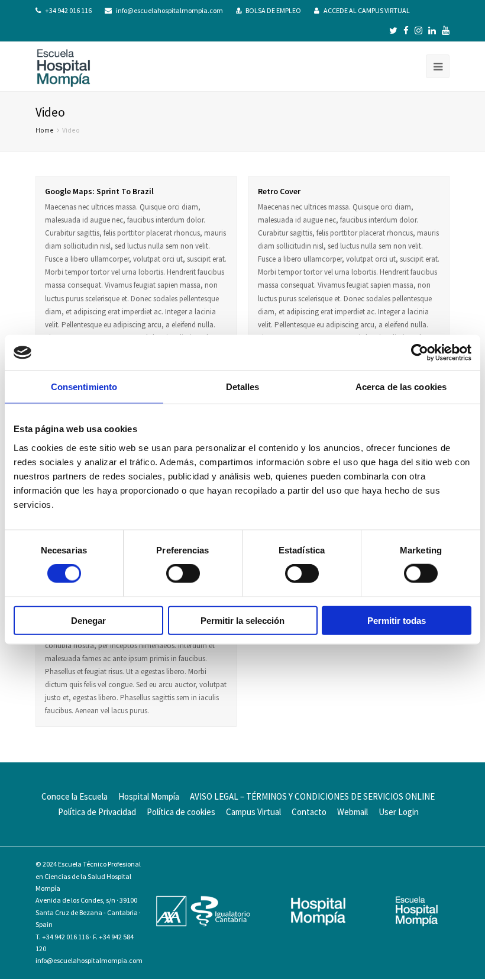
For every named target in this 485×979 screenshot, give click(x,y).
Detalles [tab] (243, 387)
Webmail (352, 811)
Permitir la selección (242, 620)
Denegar (88, 620)
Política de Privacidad (97, 811)
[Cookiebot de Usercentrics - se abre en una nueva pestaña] (419, 353)
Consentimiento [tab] (84, 387)
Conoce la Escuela (74, 796)
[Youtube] (446, 31)
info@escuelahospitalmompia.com (169, 10)
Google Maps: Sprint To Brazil (99, 191)
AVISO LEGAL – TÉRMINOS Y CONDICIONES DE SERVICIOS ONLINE (312, 796)
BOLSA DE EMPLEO (273, 10)
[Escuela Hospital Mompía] (63, 66)
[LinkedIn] (432, 31)
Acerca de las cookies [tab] (401, 387)
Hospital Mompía (148, 796)
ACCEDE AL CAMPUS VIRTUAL (367, 10)
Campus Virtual (253, 811)
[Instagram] (418, 31)
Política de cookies (181, 811)
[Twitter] (393, 31)
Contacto (309, 811)
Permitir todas (396, 620)
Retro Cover (279, 191)
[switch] (183, 573)
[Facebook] (406, 31)
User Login (399, 811)
